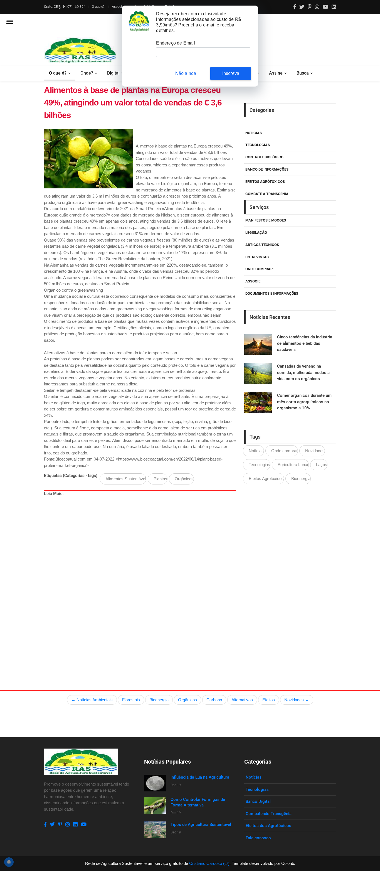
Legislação (256, 232)
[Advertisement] (211, 580)
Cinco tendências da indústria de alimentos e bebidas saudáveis (304, 343)
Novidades (315, 450)
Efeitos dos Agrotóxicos (268, 825)
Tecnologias (257, 145)
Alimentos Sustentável (125, 478)
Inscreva (231, 73)
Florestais (131, 699)
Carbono (214, 699)
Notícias (253, 133)
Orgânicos (184, 478)
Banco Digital (258, 801)
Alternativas (242, 699)
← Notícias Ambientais (92, 699)
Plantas (160, 478)
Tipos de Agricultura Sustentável (201, 824)
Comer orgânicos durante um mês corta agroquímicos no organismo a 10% (304, 401)
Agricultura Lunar (293, 464)
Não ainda (185, 73)
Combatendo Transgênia (269, 813)
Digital (113, 73)
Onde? (86, 73)
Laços (321, 464)
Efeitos (268, 699)
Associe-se (120, 7)
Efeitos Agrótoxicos (265, 181)
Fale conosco (258, 837)
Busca (303, 73)
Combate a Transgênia (266, 194)
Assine (276, 73)
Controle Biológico (264, 157)
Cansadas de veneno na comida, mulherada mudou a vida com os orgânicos (303, 372)
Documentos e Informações (271, 293)
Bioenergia (300, 478)
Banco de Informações (266, 169)
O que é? (98, 7)
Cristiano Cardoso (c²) (209, 863)
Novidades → (296, 699)
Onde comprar (284, 450)
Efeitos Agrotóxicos (266, 478)
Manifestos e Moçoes (265, 220)
